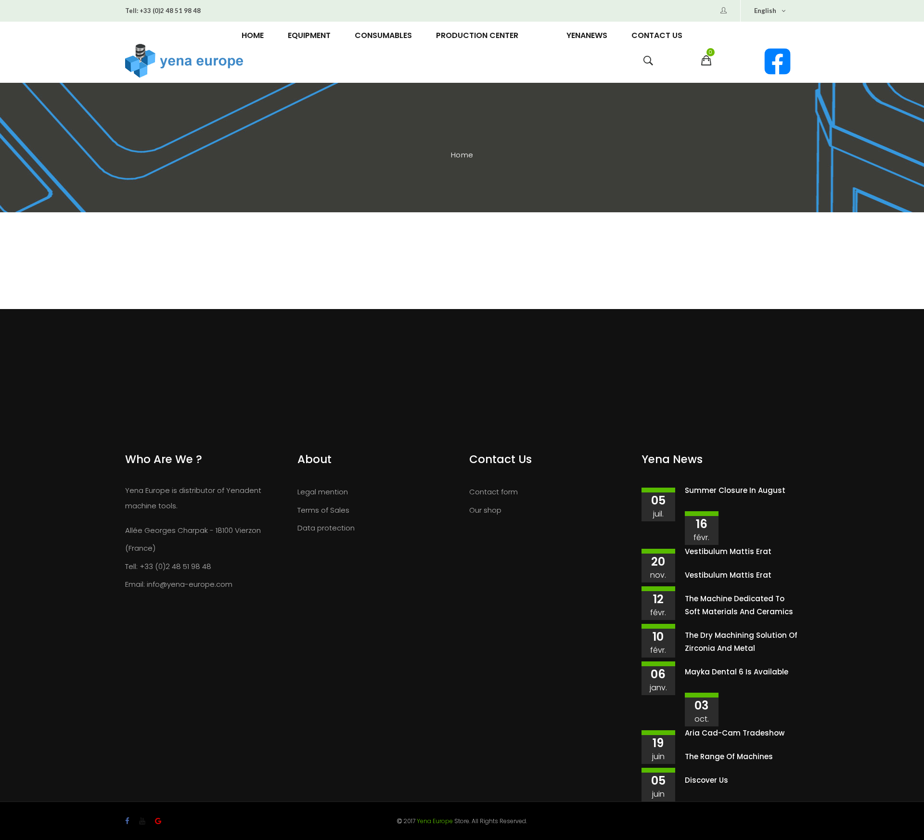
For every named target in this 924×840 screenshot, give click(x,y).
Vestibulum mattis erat (728, 551)
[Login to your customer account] (723, 10)
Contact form (493, 492)
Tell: (131, 10)
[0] (706, 63)
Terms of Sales (323, 510)
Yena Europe (435, 821)
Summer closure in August (735, 490)
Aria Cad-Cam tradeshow (734, 733)
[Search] (648, 63)
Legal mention (322, 492)
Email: (135, 584)
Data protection (326, 528)
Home (462, 155)
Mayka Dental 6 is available (736, 672)
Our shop (485, 510)
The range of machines (729, 756)
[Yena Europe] (232, 61)
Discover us (706, 780)
